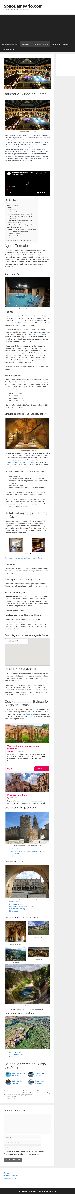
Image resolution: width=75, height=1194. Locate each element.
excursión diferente (29, 714)
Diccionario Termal (8, 49)
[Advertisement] (37, 28)
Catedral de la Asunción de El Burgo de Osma (27, 851)
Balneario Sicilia (10, 1098)
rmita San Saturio (16, 904)
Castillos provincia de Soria (18, 238)
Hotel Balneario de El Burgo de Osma (19, 216)
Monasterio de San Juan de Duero (21, 906)
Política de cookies (10, 1178)
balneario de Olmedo (37, 334)
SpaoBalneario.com (23, 6)
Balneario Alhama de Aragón (18, 1074)
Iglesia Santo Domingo (17, 909)
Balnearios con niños (41, 44)
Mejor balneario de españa (12, 1095)
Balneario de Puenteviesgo (40, 1082)
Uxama (12, 856)
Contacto (7, 1173)
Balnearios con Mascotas (60, 44)
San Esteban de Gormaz (18, 1054)
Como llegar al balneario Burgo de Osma (22, 225)
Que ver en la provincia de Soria (20, 236)
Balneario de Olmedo (39, 1074)
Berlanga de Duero (16, 1052)
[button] (6, 545)
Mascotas (13, 218)
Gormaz (12, 1057)
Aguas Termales (12, 205)
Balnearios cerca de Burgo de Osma (19, 240)
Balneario (10, 208)
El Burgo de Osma (16, 849)
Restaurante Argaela (16, 222)
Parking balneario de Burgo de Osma (21, 220)
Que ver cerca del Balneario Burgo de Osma (21, 229)
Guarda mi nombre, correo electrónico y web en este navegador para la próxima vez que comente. (25, 1153)
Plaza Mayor (14, 853)
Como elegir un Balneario (10, 44)
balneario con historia (28, 1093)
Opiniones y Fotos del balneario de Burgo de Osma (23, 558)
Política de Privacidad (12, 1176)
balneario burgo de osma (13, 1091)
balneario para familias (42, 1093)
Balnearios (25, 44)
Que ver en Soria (15, 233)
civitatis (12, 716)
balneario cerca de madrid (30, 1091)
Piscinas (12, 210)
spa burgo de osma (27, 1095)
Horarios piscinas (15, 212)
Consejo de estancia (14, 227)
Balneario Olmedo (11, 1097)
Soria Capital (14, 902)
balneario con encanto (14, 1093)
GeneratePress (51, 1191)
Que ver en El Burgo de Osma (19, 231)
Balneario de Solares (17, 1082)
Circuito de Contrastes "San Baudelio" (21, 214)
